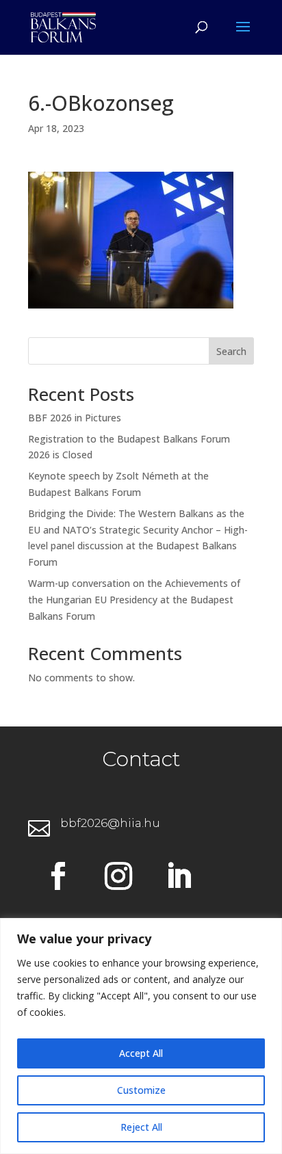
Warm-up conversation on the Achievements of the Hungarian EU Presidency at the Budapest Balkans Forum (134, 599)
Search (231, 351)
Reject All (141, 1126)
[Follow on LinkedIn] (178, 876)
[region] (141, 1036)
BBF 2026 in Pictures (74, 417)
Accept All (141, 1053)
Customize (141, 1090)
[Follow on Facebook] (58, 876)
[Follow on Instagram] (118, 876)
